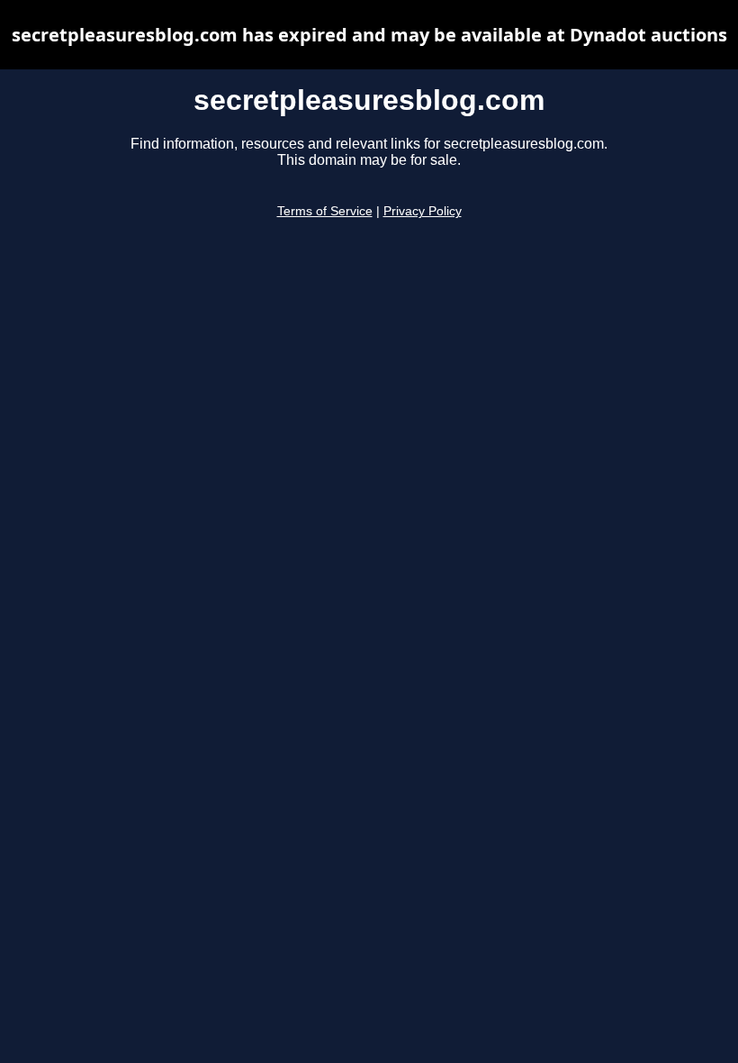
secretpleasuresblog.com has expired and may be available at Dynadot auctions (369, 35)
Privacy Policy (422, 211)
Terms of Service (325, 211)
